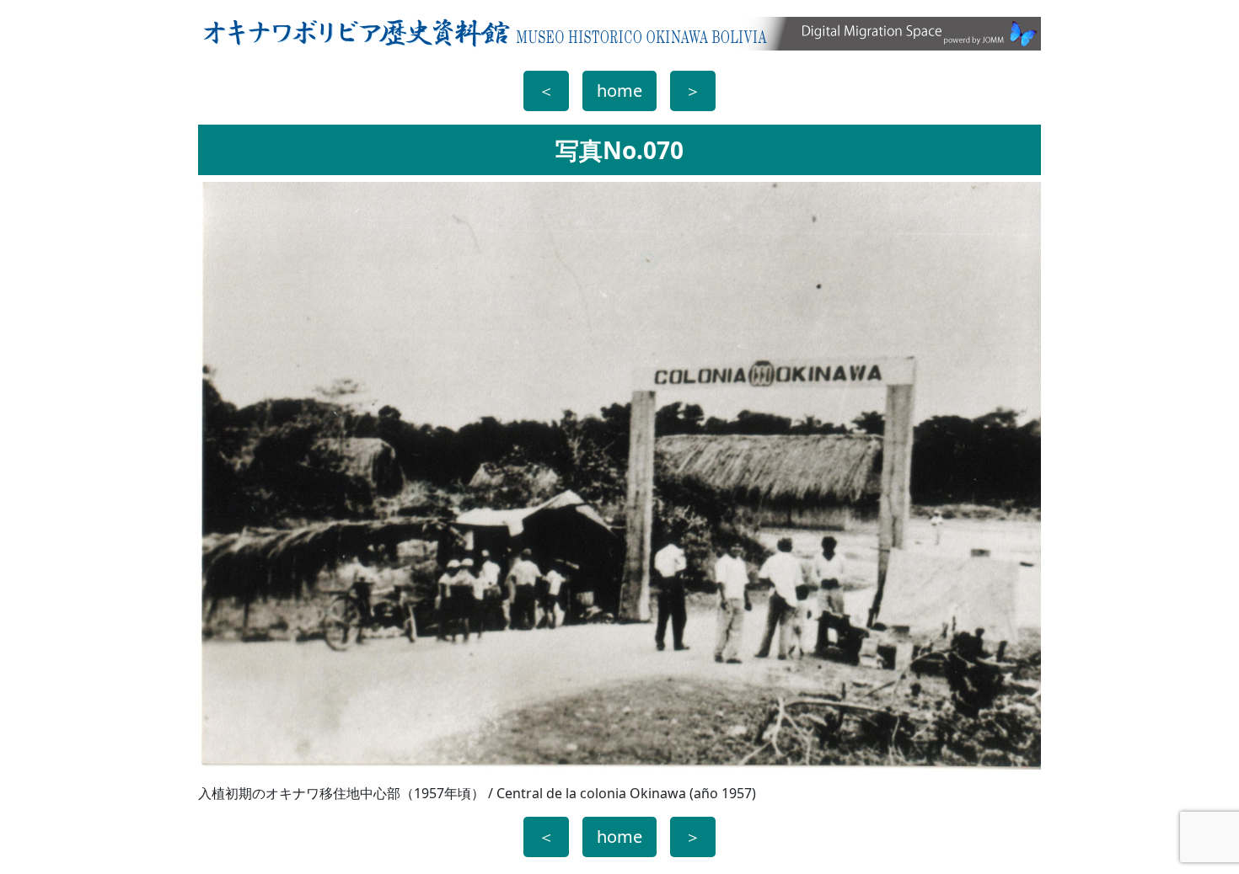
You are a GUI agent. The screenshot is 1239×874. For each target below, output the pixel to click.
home (619, 90)
